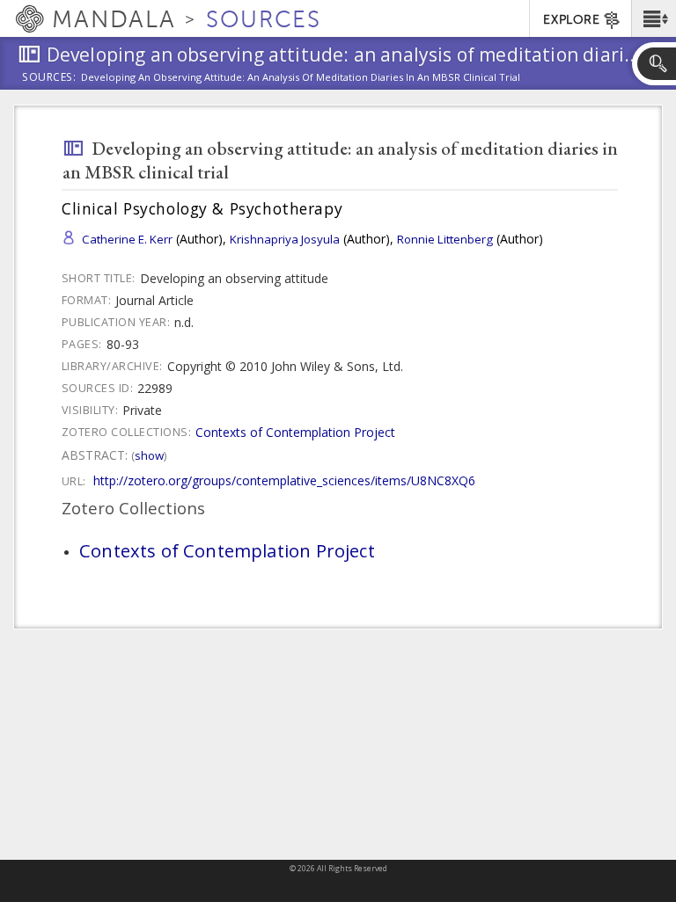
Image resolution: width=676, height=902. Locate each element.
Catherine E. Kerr (127, 239)
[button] (653, 18)
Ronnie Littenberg (445, 239)
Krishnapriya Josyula (285, 239)
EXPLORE (571, 19)
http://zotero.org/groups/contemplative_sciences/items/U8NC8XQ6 (284, 480)
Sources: (49, 78)
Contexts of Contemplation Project (295, 432)
